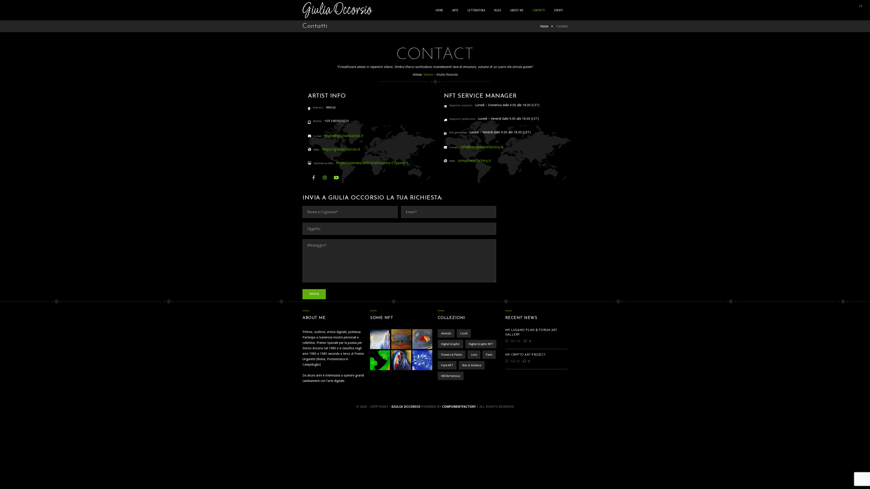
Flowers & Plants (451, 354)
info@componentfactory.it (481, 147)
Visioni (428, 74)
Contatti (538, 10)
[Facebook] (313, 177)
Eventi (558, 10)
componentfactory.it (474, 160)
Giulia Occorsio (405, 406)
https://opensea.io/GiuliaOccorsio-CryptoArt (372, 163)
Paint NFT (447, 365)
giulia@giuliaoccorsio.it (343, 136)
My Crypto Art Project (525, 354)
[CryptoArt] (337, 10)
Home (439, 10)
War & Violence (471, 365)
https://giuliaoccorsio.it (341, 149)
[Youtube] (336, 177)
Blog (497, 10)
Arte (455, 10)
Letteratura (477, 10)
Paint (489, 354)
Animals (446, 333)
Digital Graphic (450, 344)
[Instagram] (325, 177)
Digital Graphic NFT (481, 344)
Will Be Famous (450, 376)
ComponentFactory (459, 406)
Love (474, 354)
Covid (463, 333)
